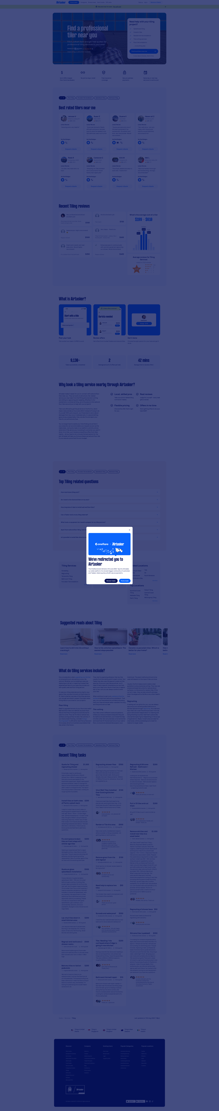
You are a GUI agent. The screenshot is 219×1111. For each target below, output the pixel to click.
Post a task (124, 581)
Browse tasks (111, 581)
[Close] (129, 530)
